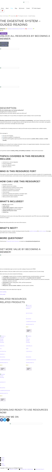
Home (1, 15)
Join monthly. (3, 291)
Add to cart (28, 331)
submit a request (42, 231)
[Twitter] (4, 419)
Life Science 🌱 (6, 15)
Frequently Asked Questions (13, 241)
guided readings (33, 231)
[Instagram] (8, 419)
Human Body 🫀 (14, 15)
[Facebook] (1, 419)
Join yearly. (3, 294)
